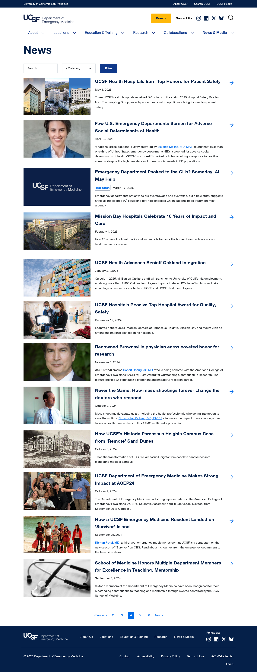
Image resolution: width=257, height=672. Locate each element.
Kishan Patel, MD (107, 542)
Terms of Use (196, 656)
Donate (161, 18)
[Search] (230, 17)
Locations (61, 32)
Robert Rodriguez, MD (138, 370)
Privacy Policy (170, 656)
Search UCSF (202, 3)
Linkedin (206, 18)
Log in (229, 663)
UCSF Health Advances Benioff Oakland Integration (150, 262)
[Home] (49, 19)
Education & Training (101, 32)
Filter (108, 68)
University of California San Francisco (46, 3)
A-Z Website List (222, 656)
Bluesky (221, 18)
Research (140, 32)
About (33, 32)
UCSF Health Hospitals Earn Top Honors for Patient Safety (158, 81)
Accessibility (145, 656)
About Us (87, 637)
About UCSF (180, 3)
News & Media (215, 32)
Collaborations (175, 32)
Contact (124, 656)
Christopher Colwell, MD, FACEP (140, 418)
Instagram (198, 18)
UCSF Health (224, 3)
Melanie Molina (167, 147)
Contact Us (184, 18)
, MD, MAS (185, 147)
